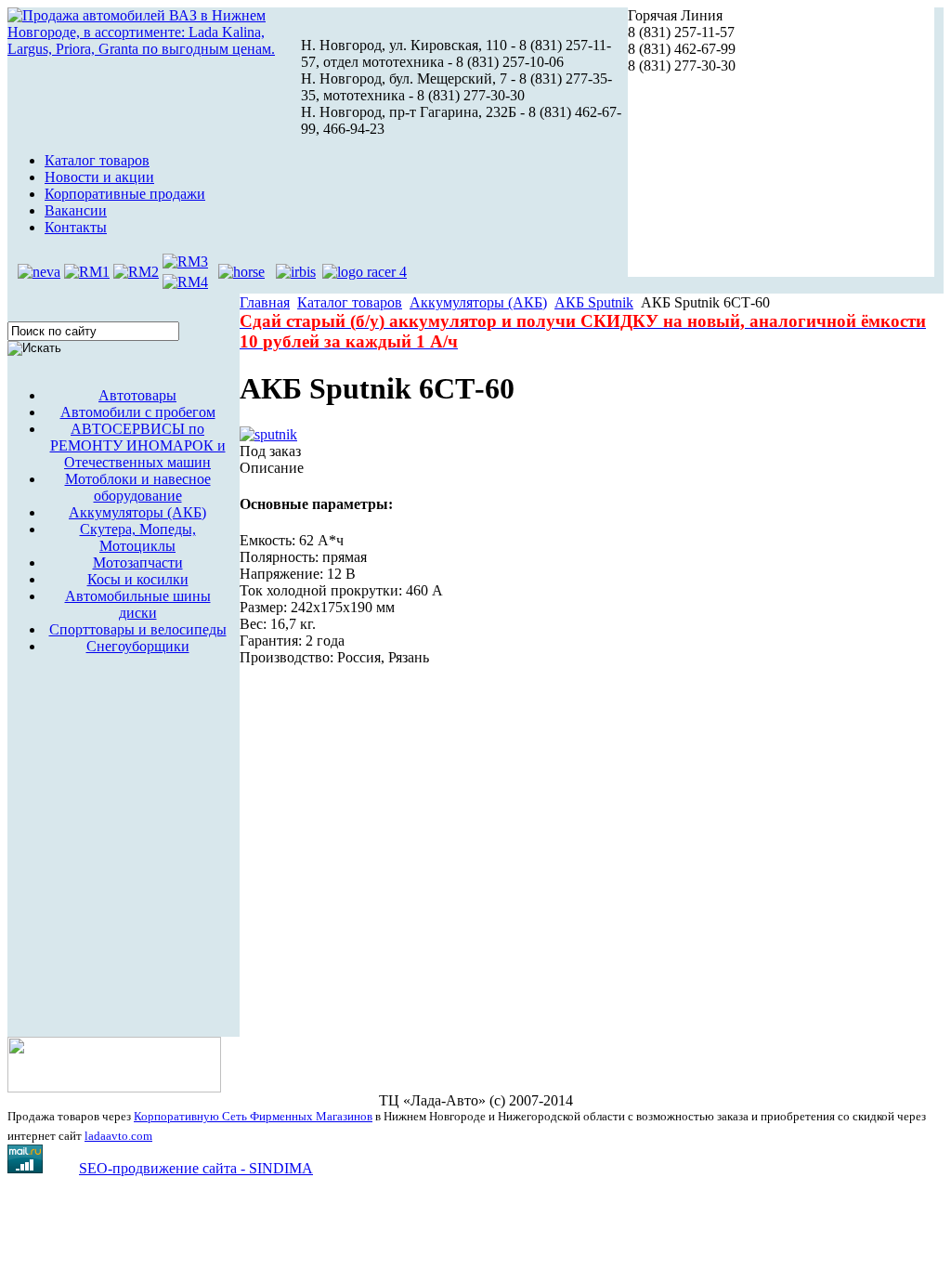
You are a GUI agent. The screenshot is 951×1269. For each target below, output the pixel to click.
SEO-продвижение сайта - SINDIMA (196, 1168)
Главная (265, 302)
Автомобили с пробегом (137, 412)
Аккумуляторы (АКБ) (137, 512)
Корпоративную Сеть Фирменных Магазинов (253, 1116)
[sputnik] (268, 434)
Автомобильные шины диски (138, 604)
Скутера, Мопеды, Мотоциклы (138, 537)
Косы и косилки (138, 579)
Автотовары (137, 395)
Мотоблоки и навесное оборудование (138, 487)
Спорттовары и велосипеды (138, 629)
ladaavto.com (118, 1136)
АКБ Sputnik (593, 302)
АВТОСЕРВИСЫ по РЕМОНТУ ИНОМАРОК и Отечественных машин (138, 445)
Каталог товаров (349, 302)
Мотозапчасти (138, 562)
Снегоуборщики (137, 646)
